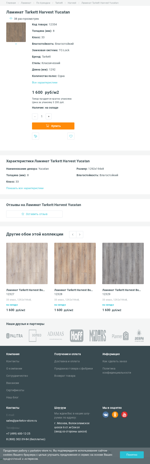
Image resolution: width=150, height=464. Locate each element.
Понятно (131, 454)
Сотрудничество (17, 375)
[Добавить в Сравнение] (35, 136)
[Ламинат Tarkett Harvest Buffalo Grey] (123, 263)
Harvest (72, 3)
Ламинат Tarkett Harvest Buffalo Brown (74, 290)
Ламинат (26, 3)
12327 (10, 294)
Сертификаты (15, 390)
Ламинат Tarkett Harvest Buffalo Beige (26, 290)
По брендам (43, 3)
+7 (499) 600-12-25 (18, 433)
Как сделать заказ (115, 361)
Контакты (13, 361)
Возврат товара (64, 375)
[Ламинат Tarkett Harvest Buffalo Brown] (75, 263)
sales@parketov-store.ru (21, 420)
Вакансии (12, 383)
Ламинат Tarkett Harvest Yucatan (100, 3)
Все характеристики (44, 82)
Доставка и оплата (66, 361)
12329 (106, 294)
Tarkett (59, 3)
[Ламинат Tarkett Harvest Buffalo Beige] (27, 263)
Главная (11, 3)
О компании (14, 368)
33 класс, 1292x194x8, (18, 299)
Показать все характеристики (25, 188)
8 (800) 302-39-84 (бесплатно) (25, 439)
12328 (58, 294)
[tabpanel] (16, 32)
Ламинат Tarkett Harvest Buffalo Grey (122, 290)
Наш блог (12, 397)
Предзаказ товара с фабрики (73, 368)
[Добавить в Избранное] (70, 136)
